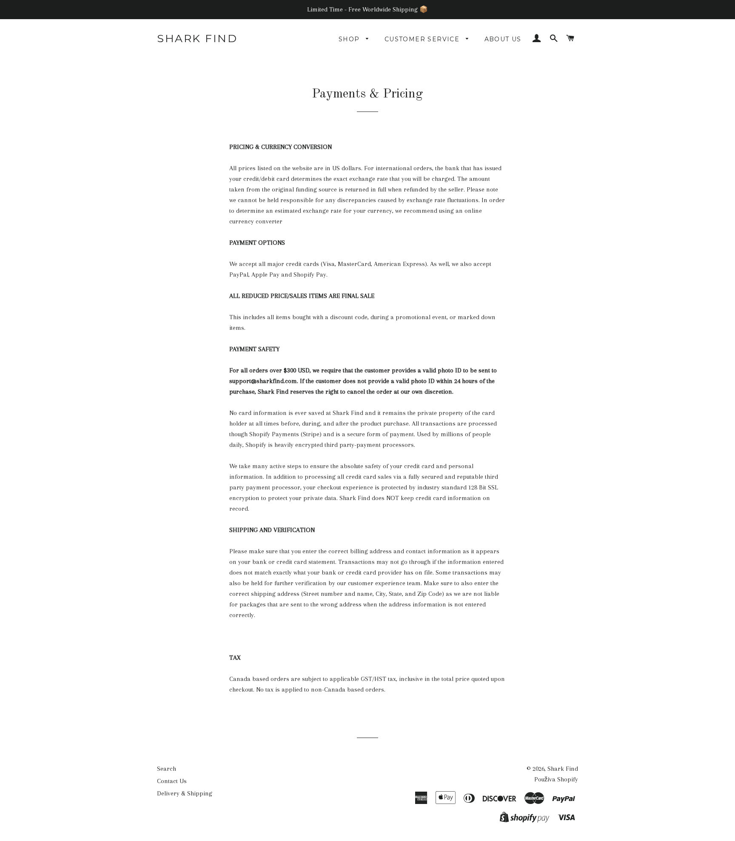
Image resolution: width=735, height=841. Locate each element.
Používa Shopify (556, 779)
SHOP (350, 39)
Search (166, 768)
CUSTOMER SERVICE (423, 39)
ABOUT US (502, 39)
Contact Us (172, 781)
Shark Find (197, 38)
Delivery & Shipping (184, 793)
